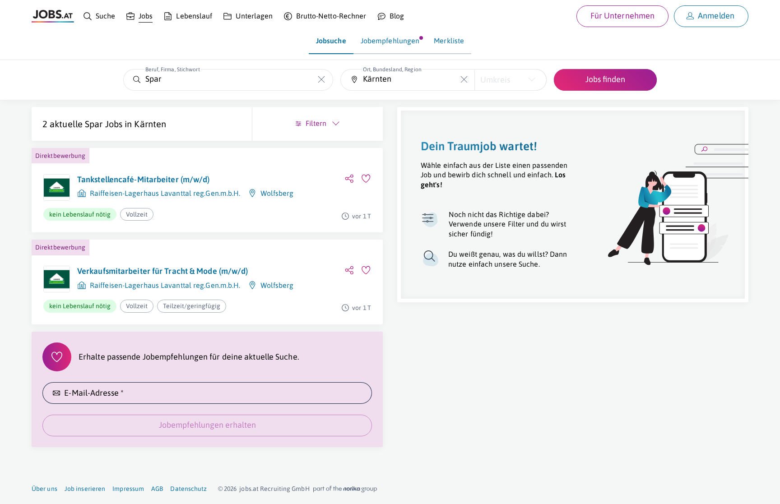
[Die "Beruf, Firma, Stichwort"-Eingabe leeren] (321, 79)
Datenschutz (188, 488)
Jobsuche (331, 41)
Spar (93, 124)
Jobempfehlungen (390, 41)
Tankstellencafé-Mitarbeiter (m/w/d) (143, 179)
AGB (157, 488)
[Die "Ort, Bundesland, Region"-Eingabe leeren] (464, 79)
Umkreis (495, 79)
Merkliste (449, 41)
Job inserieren (85, 488)
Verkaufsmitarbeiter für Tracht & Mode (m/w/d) (162, 271)
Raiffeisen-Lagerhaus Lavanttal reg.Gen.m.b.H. (165, 193)
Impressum (128, 488)
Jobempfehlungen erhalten (207, 425)
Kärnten (150, 124)
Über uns (44, 488)
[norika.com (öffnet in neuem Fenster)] (345, 489)
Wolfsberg (277, 193)
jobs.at (249, 488)
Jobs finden (605, 79)
